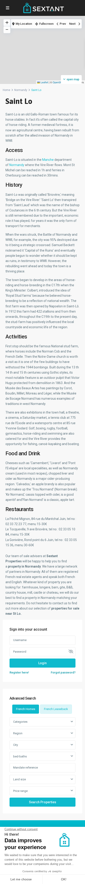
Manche (48, 160)
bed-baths (20, 756)
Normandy (20, 90)
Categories (20, 721)
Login (42, 663)
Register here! (19, 672)
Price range (20, 791)
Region (17, 733)
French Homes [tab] (25, 709)
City (15, 745)
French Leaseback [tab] (56, 709)
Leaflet (44, 82)
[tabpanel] (42, 762)
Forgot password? (63, 672)
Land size (19, 779)
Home (6, 90)
